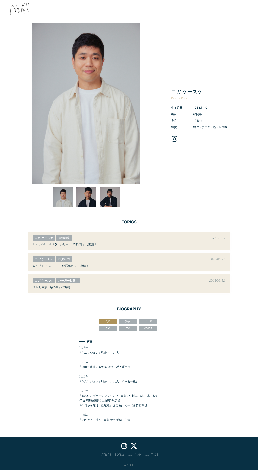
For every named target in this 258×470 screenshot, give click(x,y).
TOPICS (120, 454)
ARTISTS (105, 454)
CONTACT (151, 454)
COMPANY (135, 454)
